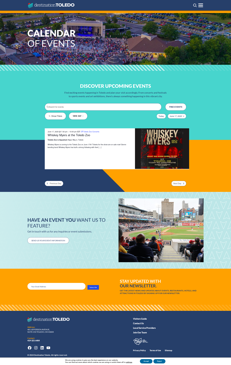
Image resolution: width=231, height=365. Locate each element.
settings (129, 362)
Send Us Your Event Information (48, 240)
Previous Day (55, 183)
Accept (146, 361)
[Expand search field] (195, 5)
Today (161, 116)
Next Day (177, 183)
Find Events (175, 106)
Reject (159, 361)
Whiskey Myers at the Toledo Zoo (69, 135)
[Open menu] (200, 5)
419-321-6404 (33, 340)
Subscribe (93, 287)
